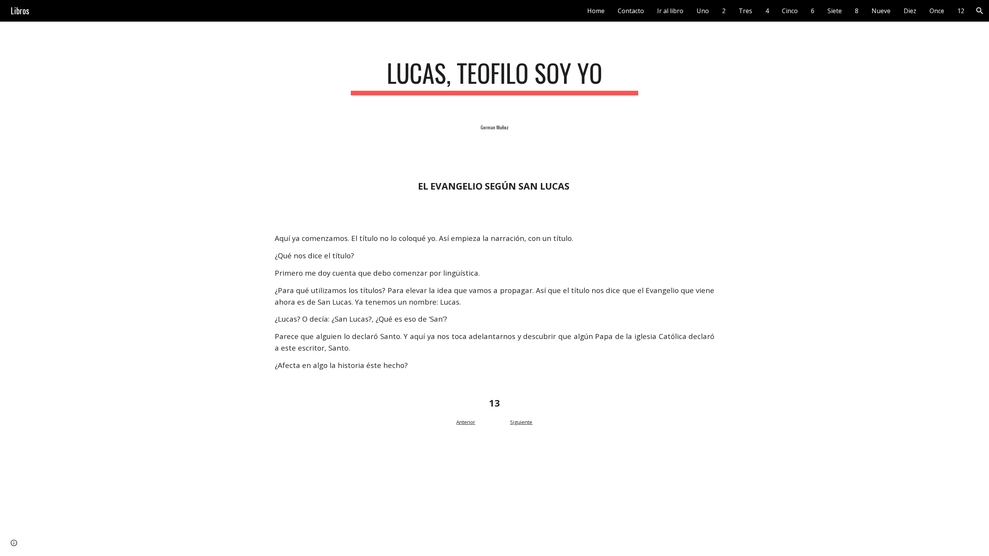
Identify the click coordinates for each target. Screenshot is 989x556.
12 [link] (960, 11)
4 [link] (767, 11)
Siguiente (521, 422)
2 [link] (724, 11)
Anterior (465, 422)
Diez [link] (910, 11)
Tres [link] (745, 11)
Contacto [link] (631, 11)
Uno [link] (703, 11)
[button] (979, 11)
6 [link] (812, 11)
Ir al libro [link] (670, 11)
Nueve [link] (881, 11)
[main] (494, 77)
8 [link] (856, 11)
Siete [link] (835, 11)
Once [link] (937, 11)
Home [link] (596, 11)
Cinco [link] (790, 11)
